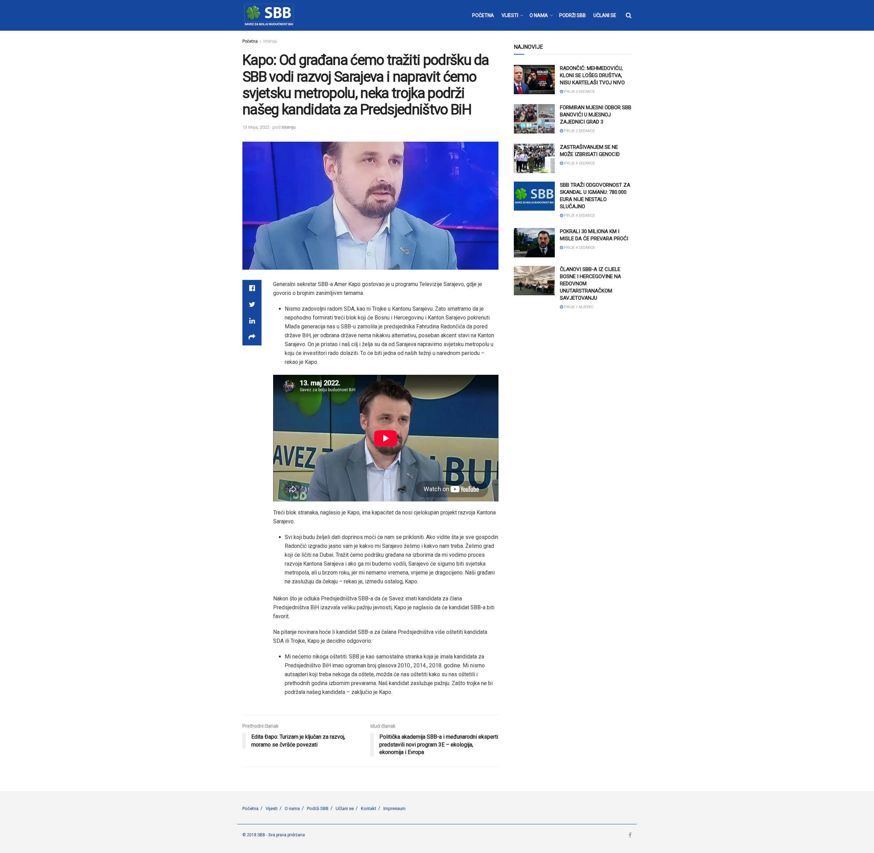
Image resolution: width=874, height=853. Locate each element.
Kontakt (368, 808)
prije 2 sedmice (579, 91)
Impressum (394, 808)
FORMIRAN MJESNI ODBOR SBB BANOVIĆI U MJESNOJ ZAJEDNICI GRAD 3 (595, 114)
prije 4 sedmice (579, 163)
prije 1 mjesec (578, 307)
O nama (292, 808)
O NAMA (539, 15)
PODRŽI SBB (572, 15)
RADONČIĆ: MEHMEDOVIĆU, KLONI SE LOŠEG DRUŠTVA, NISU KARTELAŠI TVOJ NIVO (592, 75)
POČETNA (483, 15)
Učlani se (345, 808)
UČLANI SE (604, 15)
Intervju (270, 41)
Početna (250, 41)
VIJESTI (510, 15)
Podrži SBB (317, 808)
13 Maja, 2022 (255, 127)
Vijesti (272, 808)
